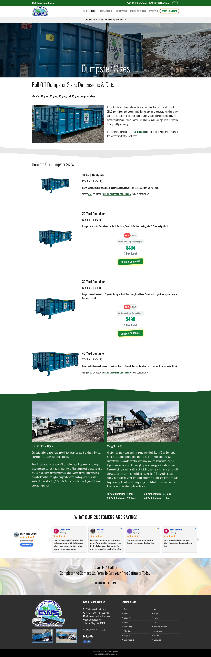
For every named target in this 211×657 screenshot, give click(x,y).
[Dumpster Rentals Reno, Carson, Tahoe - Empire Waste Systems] (51, 11)
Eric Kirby (63, 529)
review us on (26, 544)
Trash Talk (153, 11)
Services (92, 11)
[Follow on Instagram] (177, 2)
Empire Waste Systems (28, 533)
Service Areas (121, 11)
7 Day (134, 235)
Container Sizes (106, 11)
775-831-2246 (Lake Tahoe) (137, 3)
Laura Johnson (175, 529)
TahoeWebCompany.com (109, 654)
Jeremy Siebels (138, 529)
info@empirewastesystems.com (44, 3)
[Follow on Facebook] (174, 2)
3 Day (127, 235)
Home (85, 11)
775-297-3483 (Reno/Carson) (160, 3)
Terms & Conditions (138, 11)
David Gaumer (101, 529)
